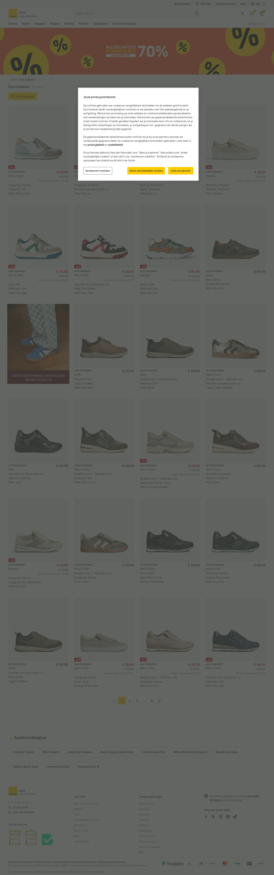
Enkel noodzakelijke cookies (146, 170)
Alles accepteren (181, 170)
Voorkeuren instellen (97, 170)
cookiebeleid (115, 144)
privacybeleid (96, 144)
